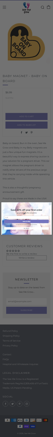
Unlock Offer (27, 221)
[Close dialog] (50, 204)
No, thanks (26, 228)
